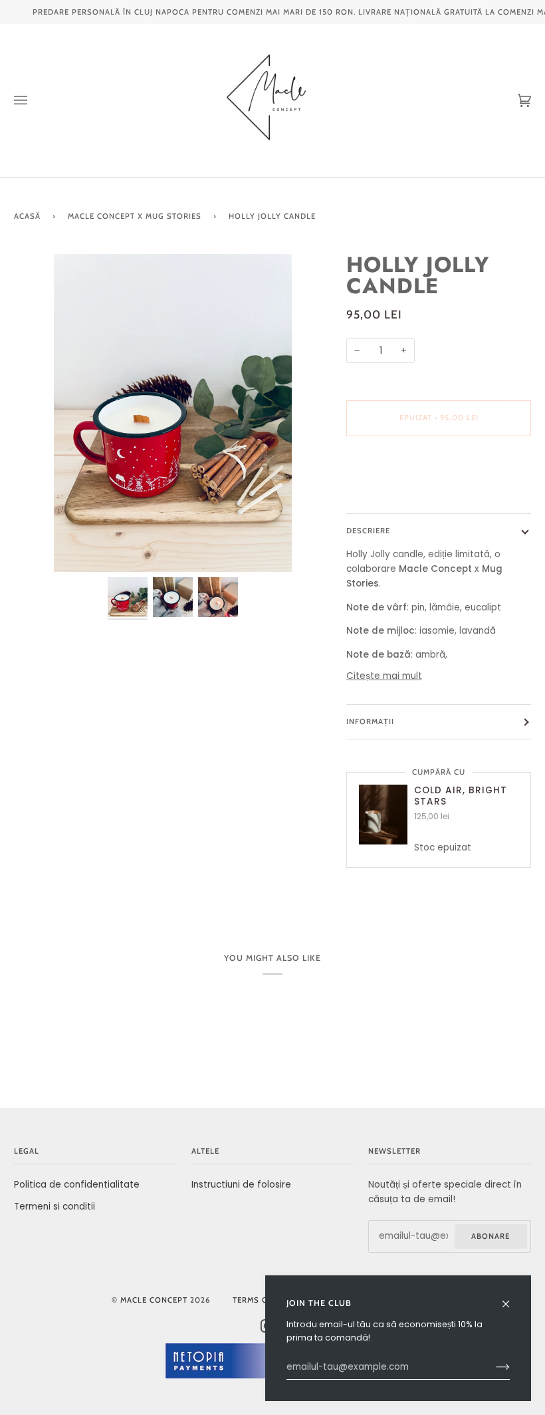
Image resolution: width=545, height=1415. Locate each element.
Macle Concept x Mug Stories (134, 216)
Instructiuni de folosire (241, 1184)
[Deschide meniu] (34, 100)
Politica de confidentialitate (77, 1184)
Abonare (490, 1236)
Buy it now (439, 473)
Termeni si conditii (54, 1206)
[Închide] (511, 1298)
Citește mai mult (384, 676)
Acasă (27, 216)
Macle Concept (153, 1300)
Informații (370, 721)
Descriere (368, 530)
